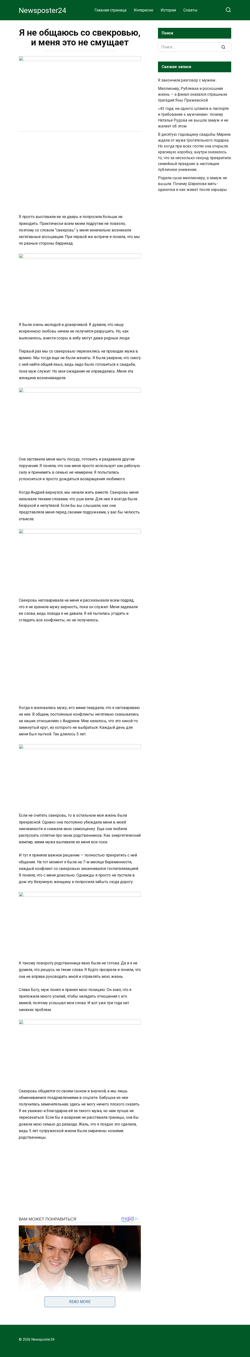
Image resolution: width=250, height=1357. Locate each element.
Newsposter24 (42, 10)
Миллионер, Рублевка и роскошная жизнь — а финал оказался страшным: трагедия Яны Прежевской (193, 94)
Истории (168, 10)
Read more (80, 1301)
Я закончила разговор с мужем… (188, 80)
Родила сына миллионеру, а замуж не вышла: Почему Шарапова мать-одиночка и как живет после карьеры (192, 184)
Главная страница (110, 10)
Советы (190, 10)
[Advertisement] (80, 173)
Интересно (143, 10)
